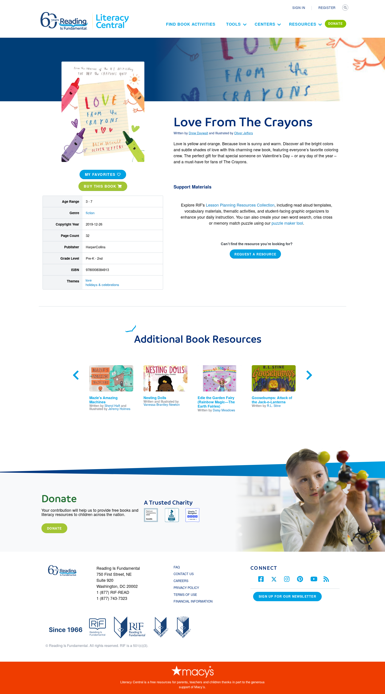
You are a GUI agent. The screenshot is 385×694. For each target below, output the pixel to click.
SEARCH (345, 8)
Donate (54, 528)
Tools (233, 24)
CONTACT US (185, 574)
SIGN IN (298, 7)
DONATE (335, 23)
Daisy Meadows (224, 410)
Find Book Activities (190, 24)
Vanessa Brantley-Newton (161, 404)
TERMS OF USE (187, 594)
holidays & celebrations (102, 284)
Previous (75, 375)
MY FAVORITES (101, 174)
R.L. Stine (274, 405)
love (89, 280)
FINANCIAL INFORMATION (193, 601)
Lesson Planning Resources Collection (240, 205)
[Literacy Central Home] (112, 14)
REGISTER (327, 7)
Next (309, 375)
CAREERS (181, 580)
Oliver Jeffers (243, 133)
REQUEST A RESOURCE (255, 254)
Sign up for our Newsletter (287, 596)
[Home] (67, 14)
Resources (302, 24)
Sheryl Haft (112, 405)
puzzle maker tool (287, 223)
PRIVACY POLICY (186, 587)
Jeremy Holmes (119, 408)
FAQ (177, 567)
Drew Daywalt (198, 133)
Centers (265, 24)
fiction (90, 212)
